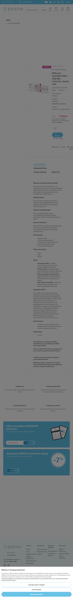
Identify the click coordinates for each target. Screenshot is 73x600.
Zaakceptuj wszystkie (36, 594)
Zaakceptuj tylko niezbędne (36, 585)
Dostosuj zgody (36, 589)
